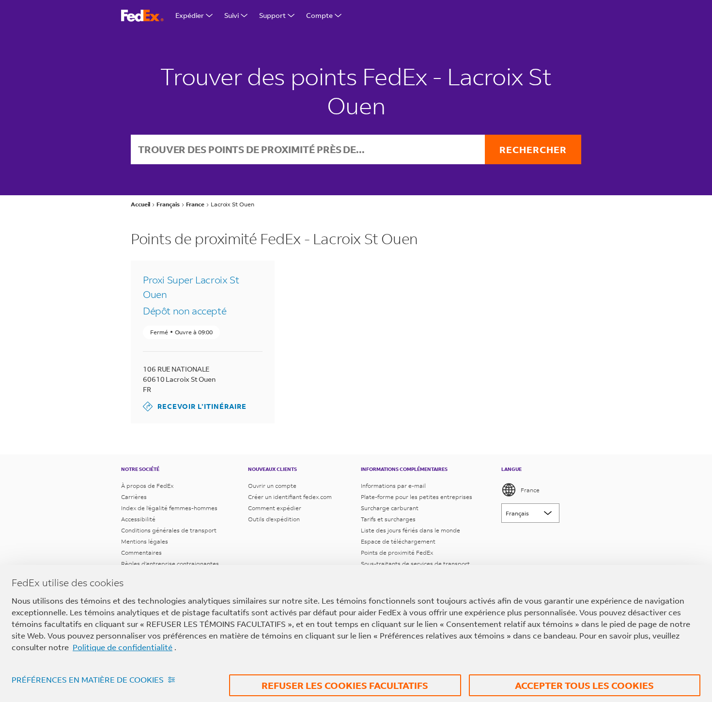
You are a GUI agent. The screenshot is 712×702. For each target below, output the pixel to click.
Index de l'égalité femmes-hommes (169, 508)
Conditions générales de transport (169, 530)
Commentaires (141, 552)
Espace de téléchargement (398, 541)
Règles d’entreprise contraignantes (170, 563)
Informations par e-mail (393, 485)
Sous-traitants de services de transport (415, 563)
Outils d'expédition (274, 519)
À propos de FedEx (147, 485)
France (530, 490)
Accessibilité (138, 519)
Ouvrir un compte (272, 485)
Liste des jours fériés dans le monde (410, 530)
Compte (319, 15)
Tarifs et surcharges (388, 519)
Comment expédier (274, 508)
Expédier (189, 15)
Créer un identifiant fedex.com (290, 496)
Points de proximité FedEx (397, 552)
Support (272, 15)
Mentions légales (144, 541)
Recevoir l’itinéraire (195, 406)
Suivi (231, 15)
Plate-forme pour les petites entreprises (416, 496)
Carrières (134, 496)
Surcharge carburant (389, 508)
